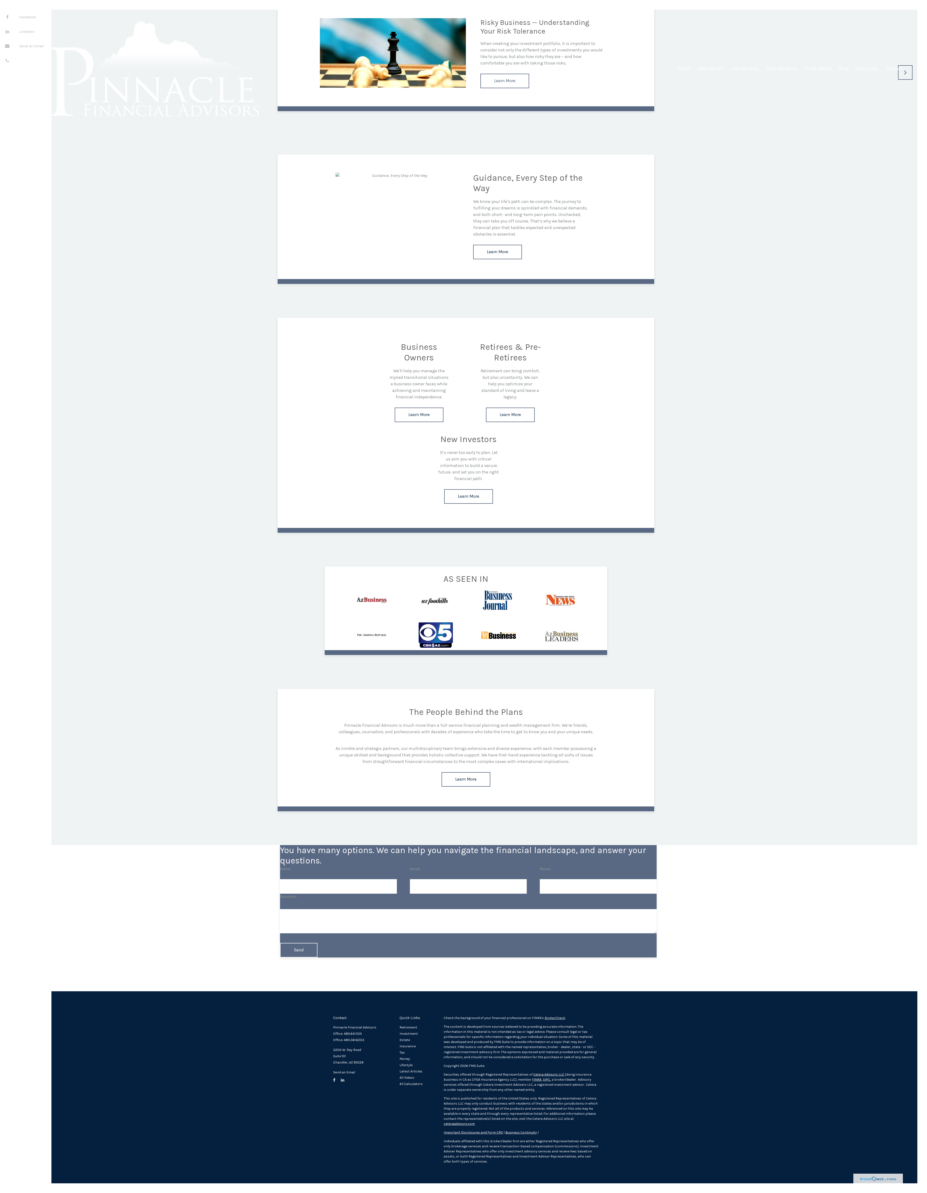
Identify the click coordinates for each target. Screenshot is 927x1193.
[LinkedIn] (7, 31)
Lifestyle (406, 1065)
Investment (409, 1034)
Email (415, 869)
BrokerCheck (555, 1018)
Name (285, 869)
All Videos (407, 1078)
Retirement (408, 1027)
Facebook (27, 17)
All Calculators (411, 1084)
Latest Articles (411, 1071)
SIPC (546, 1080)
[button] (710, 70)
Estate (405, 1040)
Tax (402, 1052)
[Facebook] (7, 17)
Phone (545, 869)
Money (405, 1059)
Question (288, 896)
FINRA (536, 1080)
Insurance (408, 1046)
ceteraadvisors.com (459, 1124)
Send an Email (31, 46)
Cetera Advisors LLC (549, 1074)
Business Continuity (521, 1132)
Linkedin (27, 31)
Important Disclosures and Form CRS (473, 1132)
